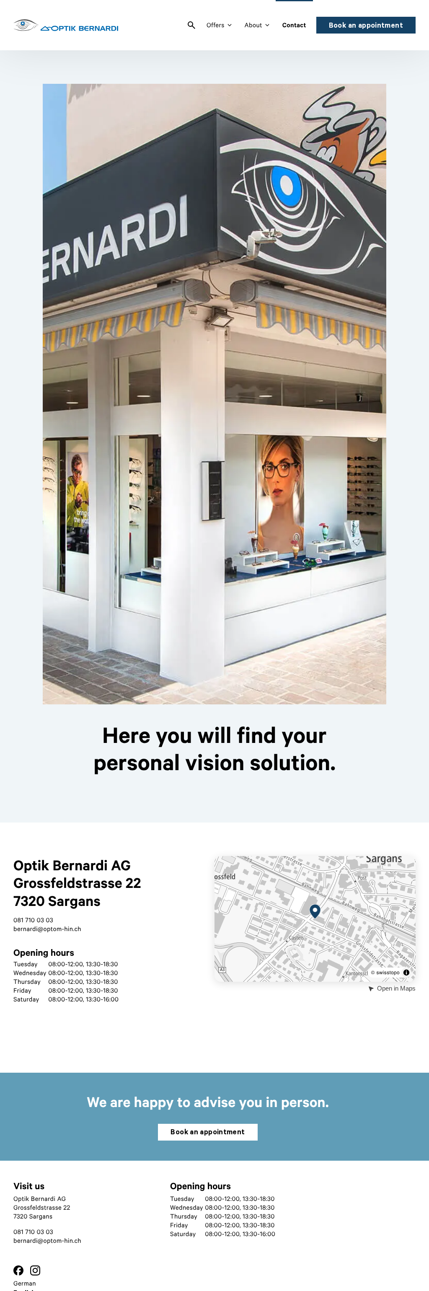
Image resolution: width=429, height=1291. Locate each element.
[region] (214, 436)
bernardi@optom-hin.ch (47, 929)
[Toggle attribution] (406, 973)
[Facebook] (18, 1271)
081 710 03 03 (33, 920)
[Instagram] (35, 1271)
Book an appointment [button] (366, 25)
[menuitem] (191, 25)
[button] (315, 911)
